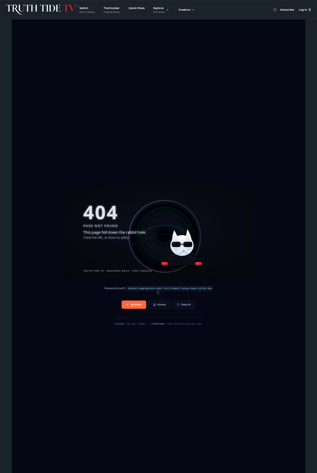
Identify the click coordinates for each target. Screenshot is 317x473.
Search (186, 304)
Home (161, 304)
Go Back (136, 304)
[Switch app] (275, 10)
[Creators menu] (193, 10)
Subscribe (287, 9)
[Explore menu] (167, 10)
